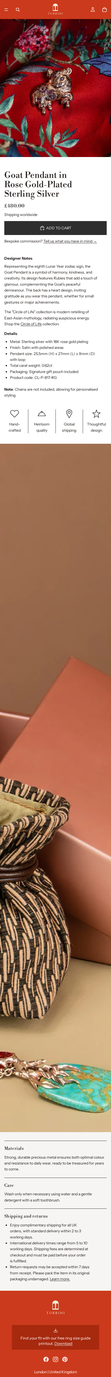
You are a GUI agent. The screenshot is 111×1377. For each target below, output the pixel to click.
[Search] (18, 10)
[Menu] (6, 9)
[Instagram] (55, 1359)
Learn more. (60, 1279)
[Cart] (104, 10)
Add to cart (58, 228)
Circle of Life (31, 324)
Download (63, 1343)
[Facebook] (46, 1359)
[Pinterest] (65, 1359)
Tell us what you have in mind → (70, 241)
